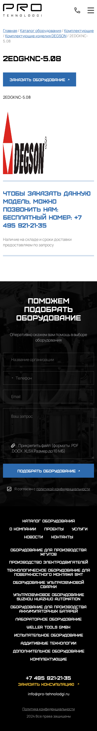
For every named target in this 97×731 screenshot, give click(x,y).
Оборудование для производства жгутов (48, 552)
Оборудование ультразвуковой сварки (48, 584)
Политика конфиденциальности (48, 709)
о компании (22, 529)
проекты (54, 529)
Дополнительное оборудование (48, 651)
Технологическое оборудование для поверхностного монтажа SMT (48, 572)
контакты (62, 537)
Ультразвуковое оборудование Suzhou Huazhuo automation (48, 596)
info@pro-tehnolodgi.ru (48, 694)
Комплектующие (79, 30)
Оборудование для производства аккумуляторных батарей (48, 609)
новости (33, 537)
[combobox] (9, 377)
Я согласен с (52, 488)
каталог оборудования (48, 521)
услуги (80, 529)
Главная (10, 30)
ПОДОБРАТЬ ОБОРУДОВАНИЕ (47, 471)
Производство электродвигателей (48, 562)
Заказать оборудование (38, 79)
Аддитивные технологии (48, 643)
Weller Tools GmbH (48, 627)
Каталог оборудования (40, 30)
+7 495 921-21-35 (77, 10)
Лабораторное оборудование (48, 619)
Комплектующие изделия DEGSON (35, 35)
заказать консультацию (46, 684)
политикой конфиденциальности (63, 488)
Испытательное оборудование (48, 635)
